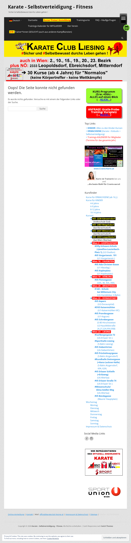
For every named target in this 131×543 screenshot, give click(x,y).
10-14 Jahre (95, 212)
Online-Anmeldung (16, 514)
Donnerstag (96, 414)
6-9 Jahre (94, 206)
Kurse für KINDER (94, 200)
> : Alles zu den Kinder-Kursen (104, 128)
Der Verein (73, 26)
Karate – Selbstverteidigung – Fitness (47, 526)
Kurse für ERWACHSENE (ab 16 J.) (101, 197)
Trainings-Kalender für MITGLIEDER (45, 26)
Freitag (93, 417)
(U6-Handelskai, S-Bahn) (107, 292)
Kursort (89, 215)
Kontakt (29, 514)
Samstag (94, 420)
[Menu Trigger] (123, 18)
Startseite (32, 20)
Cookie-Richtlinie (53, 538)
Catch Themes (107, 526)
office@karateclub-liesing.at (51, 514)
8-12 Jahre (95, 209)
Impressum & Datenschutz (99, 426)
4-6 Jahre (94, 203)
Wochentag (91, 402)
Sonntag (94, 423)
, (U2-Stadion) (107, 249)
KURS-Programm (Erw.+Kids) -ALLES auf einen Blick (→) (104, 95)
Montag (94, 405)
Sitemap (93, 514)
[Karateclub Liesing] (65, 80)
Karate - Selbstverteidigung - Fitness (50, 7)
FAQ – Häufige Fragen (105, 20)
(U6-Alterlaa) (105, 374)
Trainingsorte (83, 20)
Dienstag (94, 408)
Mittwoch (94, 411)
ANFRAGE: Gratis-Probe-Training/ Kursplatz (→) (104, 112)
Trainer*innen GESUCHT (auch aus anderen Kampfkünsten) (40, 31)
